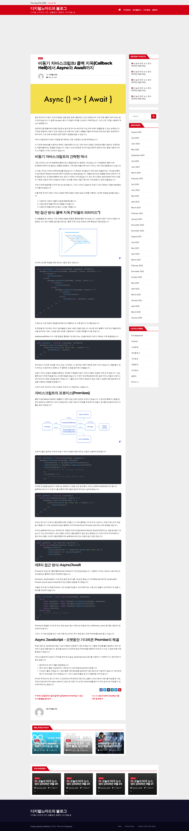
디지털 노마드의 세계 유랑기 (147, 826)
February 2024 (137, 213)
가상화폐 (134, 347)
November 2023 (137, 231)
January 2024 (136, 219)
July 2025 (135, 161)
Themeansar (68, 826)
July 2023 (135, 242)
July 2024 (135, 184)
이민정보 (127, 10)
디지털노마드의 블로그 (49, 8)
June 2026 (135, 144)
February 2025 (137, 179)
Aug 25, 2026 (73, 788)
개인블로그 (137, 10)
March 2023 (136, 260)
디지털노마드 (53, 75)
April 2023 (135, 254)
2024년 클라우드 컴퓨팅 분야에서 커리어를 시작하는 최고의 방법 (110, 747)
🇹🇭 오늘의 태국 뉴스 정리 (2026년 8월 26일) (46, 783)
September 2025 (137, 155)
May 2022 (135, 283)
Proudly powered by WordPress (41, 826)
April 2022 (135, 289)
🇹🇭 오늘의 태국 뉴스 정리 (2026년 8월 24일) (110, 783)
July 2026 (135, 138)
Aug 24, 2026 (105, 788)
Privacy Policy (129, 826)
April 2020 (135, 306)
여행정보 (134, 364)
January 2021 (136, 300)
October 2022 (136, 277)
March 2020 (136, 312)
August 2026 (136, 132)
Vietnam (134, 341)
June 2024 (135, 190)
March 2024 (136, 208)
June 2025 (135, 167)
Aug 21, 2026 (137, 788)
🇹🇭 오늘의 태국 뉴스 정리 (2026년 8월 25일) (78, 783)
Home (120, 826)
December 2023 (137, 225)
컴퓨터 (155, 10)
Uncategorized (137, 335)
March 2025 (136, 173)
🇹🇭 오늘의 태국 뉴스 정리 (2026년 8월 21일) (141, 783)
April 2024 (135, 202)
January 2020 (136, 318)
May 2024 (135, 196)
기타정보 (146, 10)
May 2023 (135, 248)
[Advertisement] (94, 31)
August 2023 (136, 237)
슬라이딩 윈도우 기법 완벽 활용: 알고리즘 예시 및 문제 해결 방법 (78, 747)
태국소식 (134, 382)
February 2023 (137, 266)
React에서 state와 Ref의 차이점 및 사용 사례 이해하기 (46, 746)
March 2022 (136, 295)
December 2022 (137, 271)
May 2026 (135, 150)
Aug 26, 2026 (41, 788)
